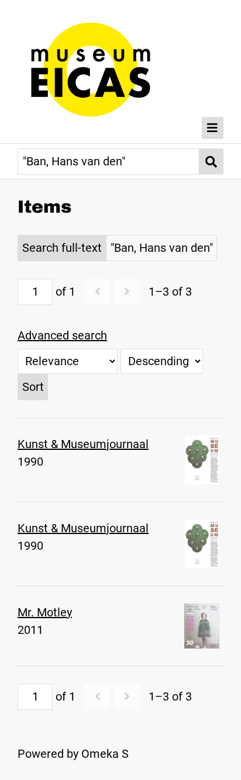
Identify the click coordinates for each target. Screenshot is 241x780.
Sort (33, 387)
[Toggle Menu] (213, 128)
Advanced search (62, 335)
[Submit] (211, 161)
